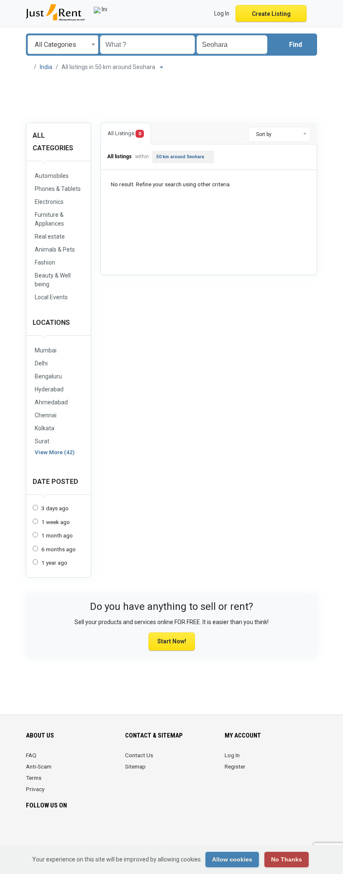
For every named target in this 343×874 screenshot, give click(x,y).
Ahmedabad (51, 402)
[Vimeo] (78, 830)
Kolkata (44, 428)
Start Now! (171, 641)
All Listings (124, 133)
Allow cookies (232, 859)
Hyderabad (49, 389)
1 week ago (55, 522)
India (46, 67)
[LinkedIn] (54, 830)
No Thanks (286, 859)
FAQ (31, 755)
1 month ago (57, 535)
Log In (232, 755)
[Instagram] (43, 830)
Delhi (41, 363)
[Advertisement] (171, 97)
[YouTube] (66, 830)
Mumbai (45, 350)
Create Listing (271, 13)
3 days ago (55, 508)
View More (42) (54, 452)
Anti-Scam (38, 766)
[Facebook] (31, 830)
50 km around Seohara (180, 156)
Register (235, 766)
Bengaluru (48, 376)
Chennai (45, 415)
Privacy (35, 789)
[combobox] (63, 44)
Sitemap (135, 766)
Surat (42, 441)
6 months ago (58, 549)
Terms (33, 777)
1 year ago (54, 562)
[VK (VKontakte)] (89, 830)
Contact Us (139, 755)
